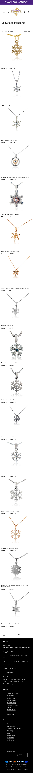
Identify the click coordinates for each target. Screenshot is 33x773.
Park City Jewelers (15, 764)
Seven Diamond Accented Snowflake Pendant (12, 474)
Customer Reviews (13, 693)
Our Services (11, 726)
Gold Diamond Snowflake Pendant (9, 548)
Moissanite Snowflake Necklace (9, 103)
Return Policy (11, 698)
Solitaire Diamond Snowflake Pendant (10, 399)
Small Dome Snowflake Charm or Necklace (11, 66)
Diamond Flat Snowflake (7, 325)
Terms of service (12, 705)
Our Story (10, 707)
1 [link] (4, 634)
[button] (4, 12)
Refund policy (11, 700)
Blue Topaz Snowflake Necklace (9, 140)
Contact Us (10, 696)
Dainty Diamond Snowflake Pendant (10, 251)
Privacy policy (23, 766)
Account (9, 712)
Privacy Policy (11, 702)
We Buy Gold (11, 709)
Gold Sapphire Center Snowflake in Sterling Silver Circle (15, 177)
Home (9, 724)
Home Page (11, 714)
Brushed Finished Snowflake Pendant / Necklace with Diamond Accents (14, 586)
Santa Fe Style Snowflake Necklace (10, 214)
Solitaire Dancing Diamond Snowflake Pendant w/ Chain (15, 288)
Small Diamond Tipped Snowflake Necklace (12, 623)
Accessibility (11, 735)
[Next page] (29, 634)
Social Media (11, 740)
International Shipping (14, 728)
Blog (8, 733)
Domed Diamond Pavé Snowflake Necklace (12, 362)
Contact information (23, 769)
